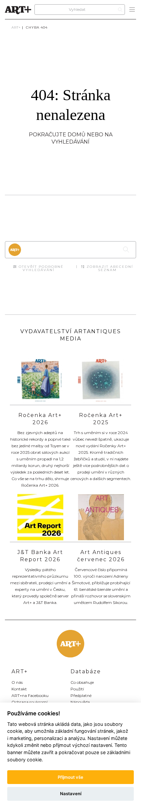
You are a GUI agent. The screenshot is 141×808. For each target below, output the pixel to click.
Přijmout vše (70, 777)
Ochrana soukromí (29, 702)
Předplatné (80, 695)
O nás (17, 682)
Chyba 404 (37, 27)
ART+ (16, 27)
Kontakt (19, 688)
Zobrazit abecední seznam (109, 268)
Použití (77, 688)
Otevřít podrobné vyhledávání (40, 268)
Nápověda (80, 702)
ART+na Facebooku (30, 695)
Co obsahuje (82, 682)
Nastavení (70, 793)
